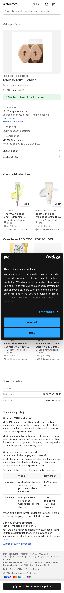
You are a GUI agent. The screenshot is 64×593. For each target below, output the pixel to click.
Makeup (7, 24)
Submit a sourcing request (17, 543)
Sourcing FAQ (10, 157)
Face (18, 24)
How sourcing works (14, 121)
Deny (32, 332)
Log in (26, 203)
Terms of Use (16, 569)
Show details (46, 311)
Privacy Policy (32, 569)
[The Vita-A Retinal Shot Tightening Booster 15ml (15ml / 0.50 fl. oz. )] (17, 205)
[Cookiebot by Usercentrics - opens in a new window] (46, 257)
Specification (10, 150)
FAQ (5, 569)
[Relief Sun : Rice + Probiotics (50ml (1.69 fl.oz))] (49, 205)
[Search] (58, 11)
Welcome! (10, 4)
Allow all (32, 322)
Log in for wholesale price (34, 586)
